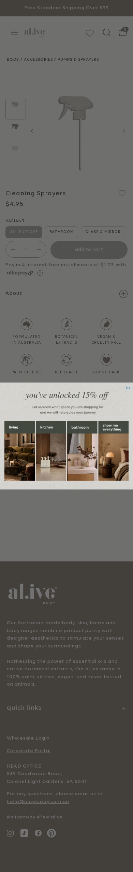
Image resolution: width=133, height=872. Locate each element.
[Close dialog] (128, 387)
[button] (19, 451)
